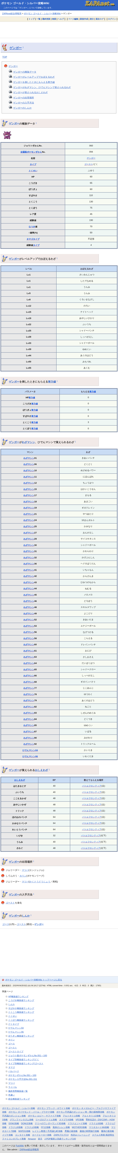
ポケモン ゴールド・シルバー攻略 (18, 1108)
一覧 (38, 19)
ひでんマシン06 (30, 756)
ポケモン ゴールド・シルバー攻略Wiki (25, 3)
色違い (11, 1095)
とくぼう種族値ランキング (21, 1020)
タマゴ (30, 239)
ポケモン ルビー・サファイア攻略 (44, 1116)
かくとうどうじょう (40, 881)
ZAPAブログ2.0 (61, 1135)
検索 (54, 19)
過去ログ (100, 19)
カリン (23, 875)
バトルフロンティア (91, 786)
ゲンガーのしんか (22, 108)
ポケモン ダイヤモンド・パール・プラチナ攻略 (31, 1112)
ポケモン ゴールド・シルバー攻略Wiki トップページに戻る (33, 980)
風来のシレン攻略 (61, 1127)
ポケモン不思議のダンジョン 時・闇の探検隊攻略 (80, 1112)
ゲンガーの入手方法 (23, 102)
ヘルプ (61, 19)
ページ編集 (73, 19)
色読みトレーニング (80, 1135)
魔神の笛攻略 (107, 1131)
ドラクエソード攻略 (77, 1123)
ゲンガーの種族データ (24, 72)
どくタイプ (13, 1024)
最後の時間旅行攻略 (89, 1131)
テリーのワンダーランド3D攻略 (50, 1123)
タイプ (33, 164)
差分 (92, 19)
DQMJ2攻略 (27, 1123)
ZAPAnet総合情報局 (11, 13)
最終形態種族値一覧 (18, 1091)
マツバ (25, 870)
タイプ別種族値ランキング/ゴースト (25, 1063)
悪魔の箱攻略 (71, 1131)
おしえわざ (41, 770)
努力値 (52, 381)
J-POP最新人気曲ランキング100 (60, 1139)
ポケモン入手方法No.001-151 (22, 1079)
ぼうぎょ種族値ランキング (21, 1036)
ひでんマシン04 (30, 750)
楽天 (40, 1139)
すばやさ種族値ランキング (21, 1008)
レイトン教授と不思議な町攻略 (47, 1131)
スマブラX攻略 (66, 1119)
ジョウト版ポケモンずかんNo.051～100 (27, 1055)
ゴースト (88, 164)
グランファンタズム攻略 (21, 1119)
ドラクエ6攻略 (96, 1123)
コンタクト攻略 (22, 1135)
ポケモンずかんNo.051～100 (22, 1075)
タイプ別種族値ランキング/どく (23, 1059)
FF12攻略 (46, 1127)
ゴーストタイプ (15, 1051)
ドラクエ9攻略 (32, 1127)
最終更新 (46, 19)
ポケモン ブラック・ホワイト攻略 (53, 1108)
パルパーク (13, 1071)
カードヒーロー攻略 (41, 1135)
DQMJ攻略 (14, 1123)
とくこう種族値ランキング (21, 1012)
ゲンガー (16, 48)
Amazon (32, 1139)
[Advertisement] (59, 30)
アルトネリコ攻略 (71, 1116)
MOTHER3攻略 (79, 1127)
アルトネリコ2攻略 (91, 1116)
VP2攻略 (80, 1119)
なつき (32, 226)
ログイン (112, 19)
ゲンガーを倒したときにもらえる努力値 (34, 82)
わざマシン (28, 442)
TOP (4, 57)
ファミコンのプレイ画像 (14, 1139)
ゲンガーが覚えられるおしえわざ (30, 92)
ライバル (12, 1087)
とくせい (33, 170)
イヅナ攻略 (7, 1135)
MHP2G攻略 (24, 1131)
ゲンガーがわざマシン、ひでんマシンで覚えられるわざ (42, 87)
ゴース (5, 924)
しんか (26, 915)
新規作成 (84, 19)
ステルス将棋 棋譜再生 (103, 1135)
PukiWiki (20, 1145)
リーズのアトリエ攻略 (46, 1119)
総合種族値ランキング (19, 1099)
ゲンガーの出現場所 (23, 97)
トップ (32, 19)
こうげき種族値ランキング (21, 1000)
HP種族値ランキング (18, 996)
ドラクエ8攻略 (16, 1127)
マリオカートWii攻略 (99, 1127)
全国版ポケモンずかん (31, 152)
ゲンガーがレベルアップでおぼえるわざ (34, 77)
